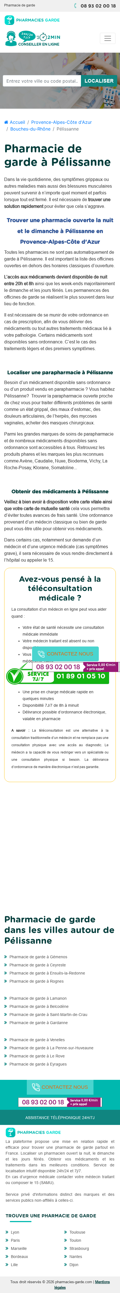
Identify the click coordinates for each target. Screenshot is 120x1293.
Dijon (73, 1264)
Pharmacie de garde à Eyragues (37, 1064)
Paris (15, 1240)
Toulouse (76, 1232)
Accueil (16, 122)
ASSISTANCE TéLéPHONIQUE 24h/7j (60, 1117)
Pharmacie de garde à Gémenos (37, 957)
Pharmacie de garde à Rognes (36, 981)
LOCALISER (99, 81)
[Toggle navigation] (108, 38)
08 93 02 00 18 (98, 6)
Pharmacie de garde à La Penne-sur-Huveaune (50, 1048)
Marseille (18, 1248)
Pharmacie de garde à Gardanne (38, 1022)
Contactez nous (70, 654)
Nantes (75, 1256)
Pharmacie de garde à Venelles (36, 1040)
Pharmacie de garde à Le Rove (36, 1056)
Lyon (14, 1232)
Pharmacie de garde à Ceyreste (37, 965)
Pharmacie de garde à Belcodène (38, 1006)
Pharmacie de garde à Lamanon (37, 998)
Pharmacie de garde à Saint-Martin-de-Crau (47, 1014)
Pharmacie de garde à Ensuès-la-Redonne (46, 973)
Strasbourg (78, 1248)
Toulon (74, 1240)
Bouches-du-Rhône (30, 129)
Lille (14, 1264)
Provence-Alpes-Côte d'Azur (61, 122)
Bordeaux (19, 1256)
